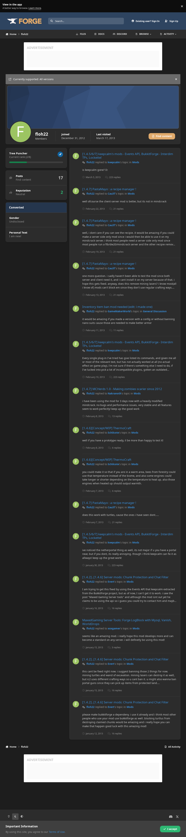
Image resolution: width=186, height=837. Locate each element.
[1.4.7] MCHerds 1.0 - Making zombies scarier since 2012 (122, 389)
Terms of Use (57, 832)
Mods (135, 162)
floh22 (90, 162)
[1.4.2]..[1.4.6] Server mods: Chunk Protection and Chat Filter (125, 577)
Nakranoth (114, 393)
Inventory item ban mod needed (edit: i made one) (117, 307)
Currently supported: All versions (33, 79)
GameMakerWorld (119, 311)
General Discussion (155, 311)
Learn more (7, 6)
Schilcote (113, 432)
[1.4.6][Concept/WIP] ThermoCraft (106, 428)
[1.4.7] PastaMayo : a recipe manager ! (109, 189)
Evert (111, 581)
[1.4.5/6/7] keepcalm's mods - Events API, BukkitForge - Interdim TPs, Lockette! (127, 156)
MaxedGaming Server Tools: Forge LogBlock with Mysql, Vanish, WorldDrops (127, 622)
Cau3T (111, 193)
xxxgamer (114, 628)
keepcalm (114, 162)
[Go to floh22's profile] (76, 156)
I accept (172, 829)
